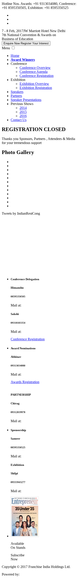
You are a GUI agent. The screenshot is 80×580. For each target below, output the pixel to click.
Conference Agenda (34, 72)
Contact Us (18, 120)
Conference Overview (35, 68)
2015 (23, 112)
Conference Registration (37, 76)
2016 (23, 116)
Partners (16, 96)
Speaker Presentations (26, 100)
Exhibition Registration (36, 88)
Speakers (17, 92)
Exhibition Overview (34, 84)
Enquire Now (26, 43)
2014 (23, 108)
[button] (13, 47)
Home (15, 56)
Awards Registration (25, 382)
